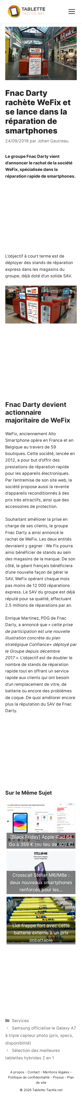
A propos (17, 1072)
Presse (58, 1077)
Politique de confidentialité (29, 1077)
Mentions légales (56, 1072)
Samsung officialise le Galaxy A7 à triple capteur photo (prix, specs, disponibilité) (40, 1035)
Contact (34, 1072)
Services (20, 1020)
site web (58, 480)
